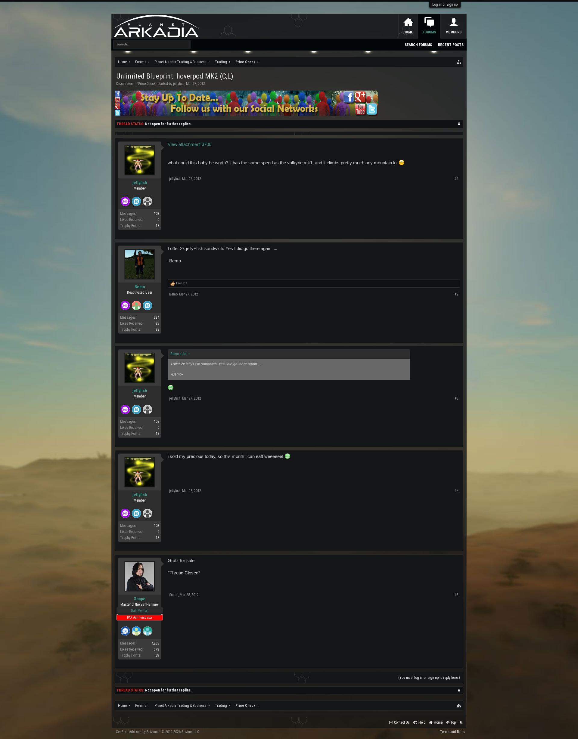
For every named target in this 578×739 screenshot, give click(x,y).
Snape (139, 598)
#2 (456, 294)
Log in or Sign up (445, 4)
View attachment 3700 (189, 144)
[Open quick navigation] (459, 62)
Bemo (140, 286)
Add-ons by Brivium (158, 732)
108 (156, 214)
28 (157, 329)
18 (157, 226)
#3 (456, 398)
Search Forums (418, 45)
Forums (429, 32)
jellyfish (179, 84)
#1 (456, 179)
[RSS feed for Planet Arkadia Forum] (461, 722)
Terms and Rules (452, 732)
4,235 (155, 643)
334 (156, 317)
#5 (456, 595)
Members (453, 32)
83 (157, 655)
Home (408, 32)
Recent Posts (451, 45)
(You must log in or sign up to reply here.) (429, 678)
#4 (456, 491)
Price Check (147, 84)
